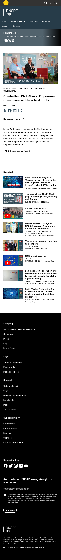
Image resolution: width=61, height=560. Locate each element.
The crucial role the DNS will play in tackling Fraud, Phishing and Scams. (41, 196)
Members (7, 433)
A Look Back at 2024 (36, 208)
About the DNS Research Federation (20, 329)
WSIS (38, 249)
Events (28, 188)
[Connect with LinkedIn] (21, 467)
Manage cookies (11, 372)
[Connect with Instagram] (16, 467)
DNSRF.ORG (7, 33)
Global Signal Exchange (45, 236)
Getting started (10, 386)
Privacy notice (10, 367)
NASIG (27, 151)
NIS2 (38, 261)
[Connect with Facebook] (6, 467)
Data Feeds (8, 400)
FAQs (5, 391)
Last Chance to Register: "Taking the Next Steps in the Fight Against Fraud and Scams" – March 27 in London (40, 181)
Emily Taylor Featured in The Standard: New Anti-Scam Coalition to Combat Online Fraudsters (40, 293)
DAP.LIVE (28, 212)
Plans (6, 405)
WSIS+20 (44, 249)
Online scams (16, 151)
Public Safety (11, 88)
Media (27, 300)
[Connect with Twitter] (11, 467)
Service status (10, 409)
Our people (8, 334)
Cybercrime (9, 91)
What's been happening (44, 214)
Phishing (45, 202)
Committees (9, 424)
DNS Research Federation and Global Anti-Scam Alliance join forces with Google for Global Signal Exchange (41, 275)
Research (36, 212)
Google (33, 236)
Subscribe (10, 510)
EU (42, 261)
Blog (5, 343)
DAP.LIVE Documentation (15, 395)
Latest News (9, 348)
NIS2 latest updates (35, 256)
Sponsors (7, 438)
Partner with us (10, 428)
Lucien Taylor (14, 119)
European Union (49, 261)
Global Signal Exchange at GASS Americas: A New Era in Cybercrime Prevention (40, 226)
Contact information (13, 442)
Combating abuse (39, 188)
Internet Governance (32, 88)
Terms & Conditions (12, 362)
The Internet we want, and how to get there (41, 242)
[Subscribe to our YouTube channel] (26, 467)
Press (6, 339)
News (17, 33)
